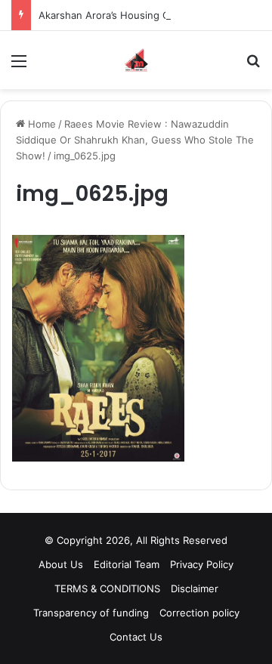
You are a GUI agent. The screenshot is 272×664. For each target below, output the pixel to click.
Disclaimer (194, 588)
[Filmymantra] (136, 60)
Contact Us (136, 637)
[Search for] (253, 66)
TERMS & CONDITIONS (107, 588)
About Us (61, 564)
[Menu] (18, 66)
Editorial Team (126, 564)
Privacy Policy (201, 564)
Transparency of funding (91, 613)
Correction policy (199, 613)
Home (40, 124)
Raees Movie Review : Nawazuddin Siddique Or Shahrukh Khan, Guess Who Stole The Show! (135, 140)
